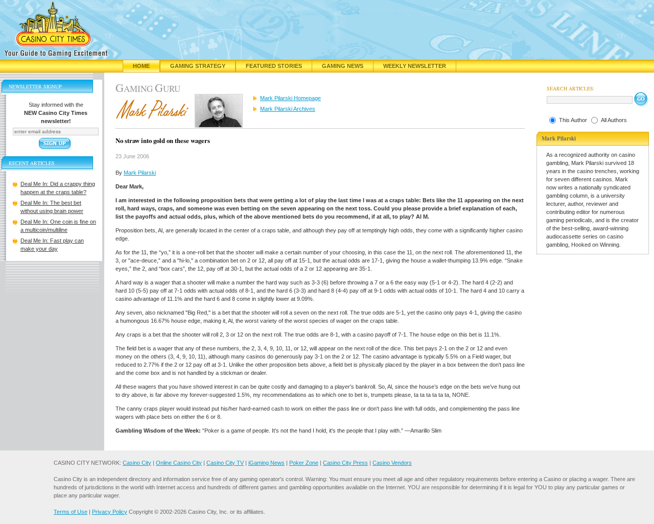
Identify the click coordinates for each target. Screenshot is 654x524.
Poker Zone (303, 463)
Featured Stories (274, 66)
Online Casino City (179, 463)
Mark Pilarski (140, 173)
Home (141, 66)
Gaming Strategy (197, 66)
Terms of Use (70, 512)
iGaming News (266, 463)
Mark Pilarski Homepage (290, 98)
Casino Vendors (392, 463)
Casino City (137, 463)
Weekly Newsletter (414, 66)
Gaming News (342, 66)
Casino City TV (225, 463)
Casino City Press (345, 463)
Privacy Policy (109, 512)
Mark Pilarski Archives (287, 109)
